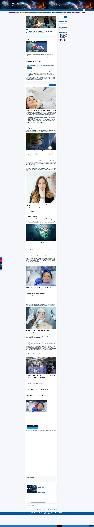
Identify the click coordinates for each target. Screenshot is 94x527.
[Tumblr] (1, 266)
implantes (46, 218)
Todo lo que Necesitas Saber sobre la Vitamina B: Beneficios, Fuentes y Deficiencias (46, 509)
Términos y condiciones (34, 512)
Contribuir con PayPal (32, 425)
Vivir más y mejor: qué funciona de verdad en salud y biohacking (38, 502)
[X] (1, 263)
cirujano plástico (33, 505)
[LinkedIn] (1, 264)
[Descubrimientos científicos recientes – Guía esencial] (44, 12)
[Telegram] (1, 269)
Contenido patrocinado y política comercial (47, 513)
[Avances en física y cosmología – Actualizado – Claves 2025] (29, 12)
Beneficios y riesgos (28, 505)
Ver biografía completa (42, 492)
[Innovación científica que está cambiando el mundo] (58, 12)
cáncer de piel (54, 255)
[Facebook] (1, 257)
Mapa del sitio (60, 512)
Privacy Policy (40, 512)
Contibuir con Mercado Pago (32, 427)
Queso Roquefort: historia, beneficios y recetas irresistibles (34, 508)
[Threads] (1, 268)
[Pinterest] (1, 259)
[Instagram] (1, 261)
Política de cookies (53, 512)
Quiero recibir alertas (85, 524)
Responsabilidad (47, 512)
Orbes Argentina (18, 4)
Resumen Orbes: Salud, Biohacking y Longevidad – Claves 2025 (36, 478)
